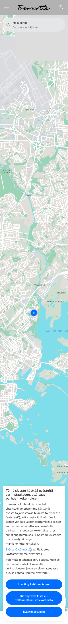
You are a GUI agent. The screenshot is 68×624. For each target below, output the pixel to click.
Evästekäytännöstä (18, 550)
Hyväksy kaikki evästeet (34, 584)
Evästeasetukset (34, 612)
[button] (61, 7)
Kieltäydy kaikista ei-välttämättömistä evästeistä (34, 598)
